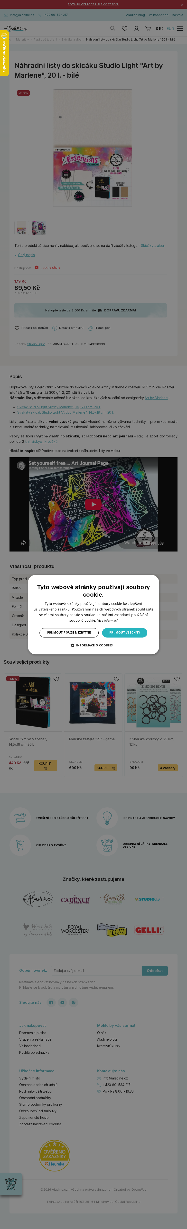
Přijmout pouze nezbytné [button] (69, 633)
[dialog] (93, 614)
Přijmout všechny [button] (124, 633)
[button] (93, 645)
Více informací (107, 621)
